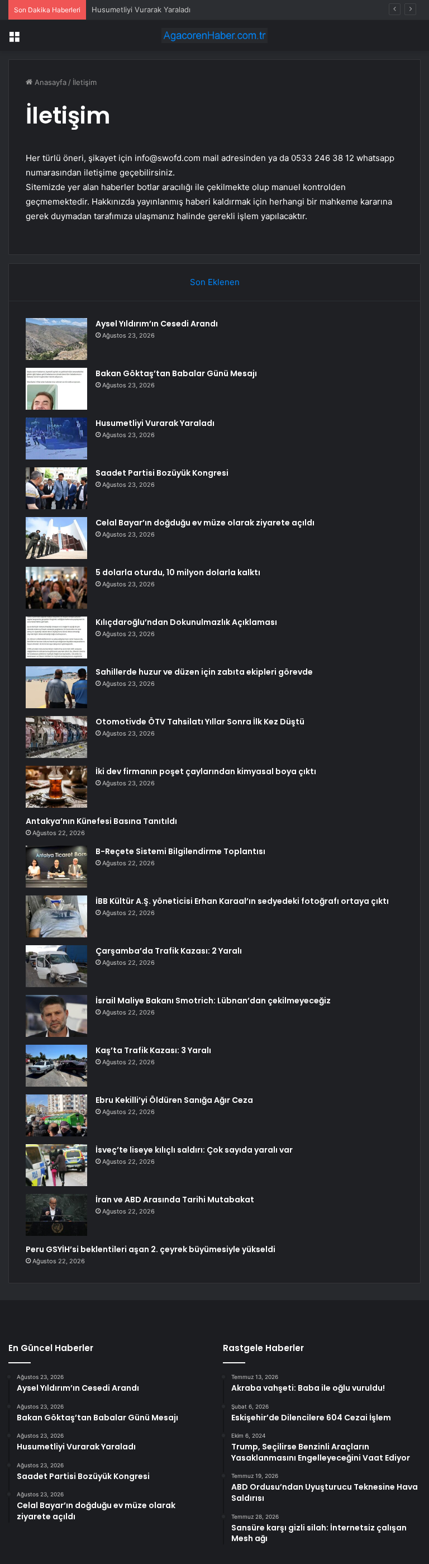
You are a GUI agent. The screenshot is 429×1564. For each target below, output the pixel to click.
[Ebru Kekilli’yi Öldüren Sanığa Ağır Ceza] (56, 1115)
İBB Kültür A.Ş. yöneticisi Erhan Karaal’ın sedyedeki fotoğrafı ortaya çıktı (242, 901)
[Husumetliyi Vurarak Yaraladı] (56, 438)
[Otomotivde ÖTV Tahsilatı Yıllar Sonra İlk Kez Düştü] (56, 737)
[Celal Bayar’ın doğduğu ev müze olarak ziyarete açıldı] (56, 538)
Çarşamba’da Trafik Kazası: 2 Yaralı (169, 950)
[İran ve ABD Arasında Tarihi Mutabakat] (56, 1215)
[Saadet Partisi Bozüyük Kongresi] (56, 488)
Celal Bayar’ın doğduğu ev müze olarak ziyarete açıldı (205, 522)
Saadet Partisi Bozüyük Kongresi (162, 472)
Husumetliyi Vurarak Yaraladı (141, 9)
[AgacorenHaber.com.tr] (214, 35)
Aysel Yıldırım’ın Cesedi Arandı (157, 323)
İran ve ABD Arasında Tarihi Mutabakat (175, 1199)
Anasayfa (49, 82)
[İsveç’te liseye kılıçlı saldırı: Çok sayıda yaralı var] (56, 1165)
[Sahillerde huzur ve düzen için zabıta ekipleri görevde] (56, 687)
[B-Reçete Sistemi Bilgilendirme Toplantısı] (56, 867)
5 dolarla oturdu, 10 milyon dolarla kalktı (178, 572)
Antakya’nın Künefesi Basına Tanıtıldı (101, 821)
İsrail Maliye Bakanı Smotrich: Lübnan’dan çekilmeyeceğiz (213, 1000)
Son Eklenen (215, 282)
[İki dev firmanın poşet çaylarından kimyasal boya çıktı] (56, 787)
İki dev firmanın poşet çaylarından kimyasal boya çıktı (206, 771)
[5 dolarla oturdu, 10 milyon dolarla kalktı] (56, 588)
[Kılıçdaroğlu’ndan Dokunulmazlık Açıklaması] (56, 637)
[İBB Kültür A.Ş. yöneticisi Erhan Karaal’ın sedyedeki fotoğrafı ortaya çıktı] (56, 916)
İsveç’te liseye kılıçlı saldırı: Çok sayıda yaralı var (194, 1149)
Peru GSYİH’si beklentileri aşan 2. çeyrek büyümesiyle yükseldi (150, 1249)
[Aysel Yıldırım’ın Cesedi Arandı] (56, 339)
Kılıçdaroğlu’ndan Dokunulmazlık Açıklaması (186, 622)
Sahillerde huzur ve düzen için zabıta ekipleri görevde (204, 671)
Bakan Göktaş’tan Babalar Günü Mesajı (176, 373)
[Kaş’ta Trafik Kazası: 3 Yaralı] (56, 1066)
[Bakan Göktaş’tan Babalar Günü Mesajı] (56, 389)
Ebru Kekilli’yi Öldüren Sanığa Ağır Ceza (174, 1100)
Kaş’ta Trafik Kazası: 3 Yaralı (153, 1050)
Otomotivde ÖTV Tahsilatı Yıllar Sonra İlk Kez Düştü (200, 721)
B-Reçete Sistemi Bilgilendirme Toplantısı (180, 851)
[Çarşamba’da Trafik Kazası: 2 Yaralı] (56, 966)
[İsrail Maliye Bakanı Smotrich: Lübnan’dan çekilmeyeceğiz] (56, 1016)
